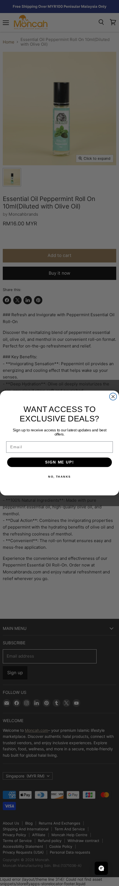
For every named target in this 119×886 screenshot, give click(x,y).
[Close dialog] (113, 396)
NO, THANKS (59, 476)
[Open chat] (101, 868)
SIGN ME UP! (59, 462)
